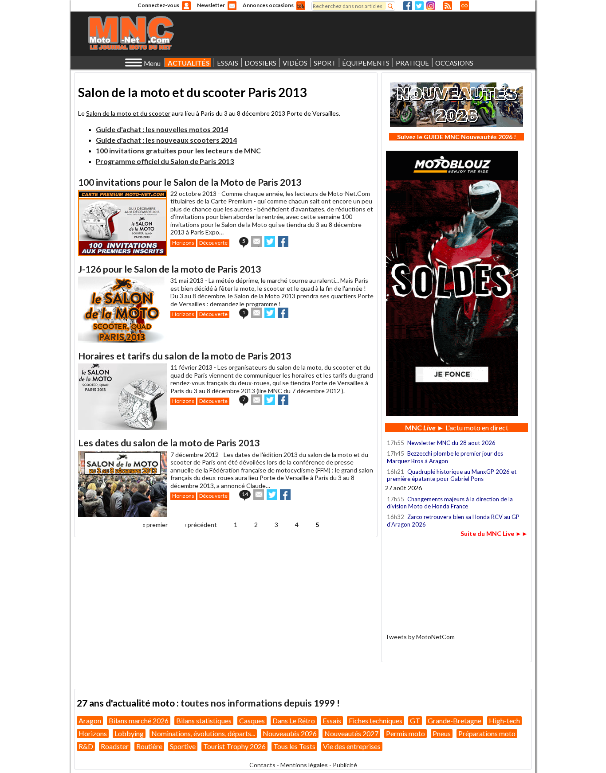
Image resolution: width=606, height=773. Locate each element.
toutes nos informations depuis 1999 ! (260, 702)
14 (245, 494)
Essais (332, 720)
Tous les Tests (294, 746)
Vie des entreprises (352, 746)
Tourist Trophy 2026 (234, 746)
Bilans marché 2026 (139, 720)
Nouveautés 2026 (290, 733)
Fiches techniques (375, 720)
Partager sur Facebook (283, 241)
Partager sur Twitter (269, 241)
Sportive (183, 746)
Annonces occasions (268, 5)
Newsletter (211, 5)
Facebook (407, 5)
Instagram (430, 5)
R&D (86, 746)
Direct (464, 5)
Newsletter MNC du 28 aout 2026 (451, 442)
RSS (447, 5)
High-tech (504, 720)
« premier (155, 524)
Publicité (345, 765)
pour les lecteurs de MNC (178, 150)
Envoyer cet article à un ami (256, 241)
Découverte (213, 242)
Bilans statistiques (204, 720)
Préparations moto (486, 733)
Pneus (442, 733)
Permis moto (405, 733)
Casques (252, 720)
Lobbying (129, 733)
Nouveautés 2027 (351, 733)
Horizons (183, 242)
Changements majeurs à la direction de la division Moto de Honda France (450, 503)
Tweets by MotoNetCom (420, 636)
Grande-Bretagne (454, 720)
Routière (149, 746)
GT (415, 720)
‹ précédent (201, 524)
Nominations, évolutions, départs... (203, 733)
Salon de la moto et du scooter (128, 113)
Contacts (262, 765)
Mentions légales (304, 765)
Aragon (90, 720)
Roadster (115, 746)
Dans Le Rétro (293, 720)
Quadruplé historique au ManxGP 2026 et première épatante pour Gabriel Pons (451, 475)
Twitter (419, 5)
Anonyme (186, 5)
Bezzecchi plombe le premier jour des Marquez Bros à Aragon (445, 457)
